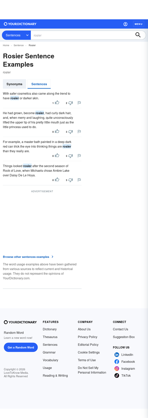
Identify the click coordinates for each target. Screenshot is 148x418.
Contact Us (120, 329)
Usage (47, 367)
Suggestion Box (124, 337)
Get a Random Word (21, 347)
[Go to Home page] (20, 24)
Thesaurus (50, 337)
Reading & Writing (55, 375)
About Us (84, 329)
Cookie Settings (89, 352)
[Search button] (140, 35)
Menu (139, 24)
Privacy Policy (87, 337)
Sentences (13, 35)
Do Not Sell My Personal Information (92, 370)
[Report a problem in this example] (79, 102)
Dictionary (50, 329)
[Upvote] (57, 102)
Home (6, 45)
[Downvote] (70, 102)
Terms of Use (87, 360)
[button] (125, 24)
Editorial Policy (88, 344)
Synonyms (14, 84)
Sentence (19, 45)
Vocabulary (50, 360)
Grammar (49, 352)
